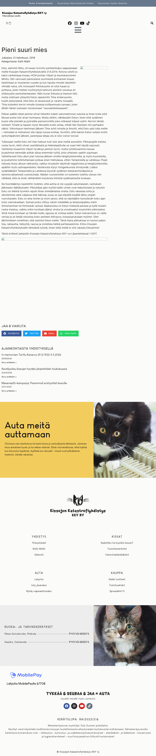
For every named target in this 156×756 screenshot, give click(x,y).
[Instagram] (76, 23)
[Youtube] (82, 23)
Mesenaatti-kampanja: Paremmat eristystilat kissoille (34, 383)
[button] (151, 23)
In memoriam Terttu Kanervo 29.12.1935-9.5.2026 (31, 354)
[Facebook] (70, 23)
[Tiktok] (88, 23)
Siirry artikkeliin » (9, 362)
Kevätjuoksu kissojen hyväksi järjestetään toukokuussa (34, 368)
